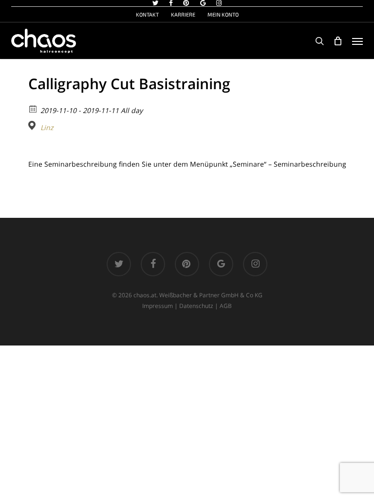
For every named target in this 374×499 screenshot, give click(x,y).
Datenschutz (196, 306)
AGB (226, 306)
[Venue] (33, 125)
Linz (47, 127)
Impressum (157, 306)
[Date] (33, 108)
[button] (357, 41)
